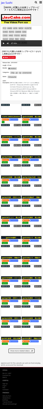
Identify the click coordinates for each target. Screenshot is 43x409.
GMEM (18, 32)
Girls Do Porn (6, 396)
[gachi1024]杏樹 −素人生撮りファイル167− (11, 178)
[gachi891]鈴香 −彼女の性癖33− (11, 339)
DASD (5, 39)
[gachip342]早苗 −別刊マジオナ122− (11, 319)
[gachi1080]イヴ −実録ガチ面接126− (31, 259)
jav (17, 73)
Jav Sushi (6, 3)
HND (11, 35)
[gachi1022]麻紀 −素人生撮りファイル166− (31, 279)
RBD (17, 39)
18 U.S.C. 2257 (6, 373)
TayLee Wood (7, 402)
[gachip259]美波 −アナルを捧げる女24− (11, 158)
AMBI (9, 28)
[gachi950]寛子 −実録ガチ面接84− (31, 339)
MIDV (21, 28)
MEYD (23, 35)
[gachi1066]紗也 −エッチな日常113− (11, 138)
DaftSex (5, 400)
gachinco (25, 122)
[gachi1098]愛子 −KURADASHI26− (12, 239)
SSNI (24, 32)
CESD (5, 35)
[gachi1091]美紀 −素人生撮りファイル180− (31, 138)
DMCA (4, 377)
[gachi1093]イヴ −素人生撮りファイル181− (31, 239)
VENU (22, 39)
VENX (11, 39)
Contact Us (6, 375)
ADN (15, 28)
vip (20, 73)
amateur (13, 68)
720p (12, 73)
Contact (5, 390)
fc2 (3, 122)
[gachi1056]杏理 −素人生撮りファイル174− (31, 118)
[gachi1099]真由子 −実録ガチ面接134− (31, 198)
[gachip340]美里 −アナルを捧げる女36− (31, 299)
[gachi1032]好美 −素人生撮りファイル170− (31, 319)
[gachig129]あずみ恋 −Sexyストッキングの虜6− (31, 178)
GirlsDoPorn (6, 398)
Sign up (5, 384)
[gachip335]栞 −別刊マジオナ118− (11, 198)
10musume (12, 77)
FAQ (3, 388)
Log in (4, 386)
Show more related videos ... (20, 351)
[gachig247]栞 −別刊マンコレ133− (11, 299)
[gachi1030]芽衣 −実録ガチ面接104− (11, 259)
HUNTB (28, 28)
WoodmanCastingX (9, 404)
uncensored (26, 73)
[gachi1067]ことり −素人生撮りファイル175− (11, 218)
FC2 (4, 28)
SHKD (5, 32)
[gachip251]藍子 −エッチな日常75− (31, 158)
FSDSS (17, 35)
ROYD (11, 32)
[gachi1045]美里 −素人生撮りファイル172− (31, 218)
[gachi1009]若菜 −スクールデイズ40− (11, 279)
